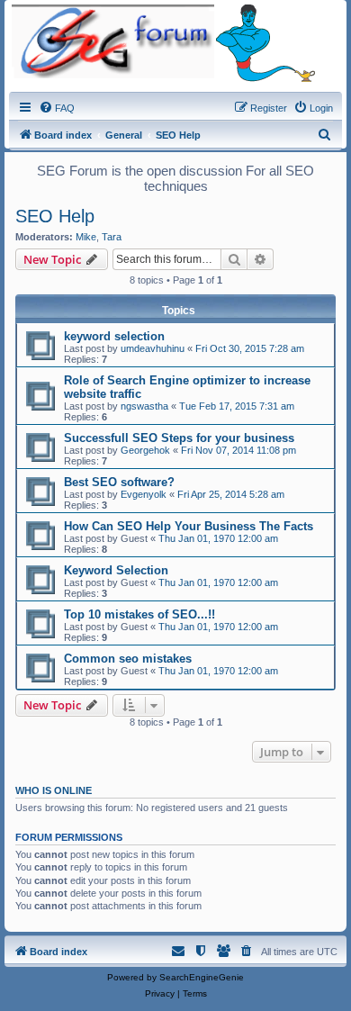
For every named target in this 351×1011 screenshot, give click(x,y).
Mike (86, 236)
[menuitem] (57, 108)
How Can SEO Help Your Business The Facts (188, 526)
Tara (112, 236)
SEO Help (54, 216)
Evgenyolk (143, 494)
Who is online (53, 790)
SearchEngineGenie (201, 977)
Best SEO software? (119, 482)
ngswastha (144, 406)
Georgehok (145, 450)
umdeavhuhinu (152, 348)
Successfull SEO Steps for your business (179, 438)
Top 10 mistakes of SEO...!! (139, 614)
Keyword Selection (116, 570)
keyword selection (114, 336)
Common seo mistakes (128, 658)
